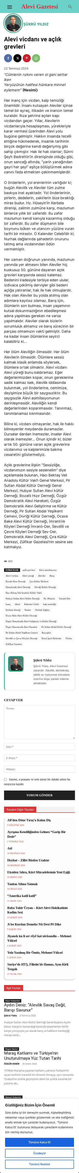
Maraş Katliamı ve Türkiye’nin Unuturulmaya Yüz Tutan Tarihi (32, 1056)
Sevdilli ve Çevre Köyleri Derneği (21, 638)
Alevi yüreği (28, 575)
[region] (39, 1136)
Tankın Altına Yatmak (22, 884)
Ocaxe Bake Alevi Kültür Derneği (21, 615)
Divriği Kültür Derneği (45, 587)
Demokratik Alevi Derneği (18, 587)
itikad (17, 604)
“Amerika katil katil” (21, 896)
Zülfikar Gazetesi (14, 644)
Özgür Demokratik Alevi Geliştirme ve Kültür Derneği (31, 621)
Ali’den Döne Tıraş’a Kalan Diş (29, 820)
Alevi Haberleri (12, 1000)
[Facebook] (8, 58)
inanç (8, 604)
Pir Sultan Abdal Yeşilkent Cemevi (22, 632)
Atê (9, 848)
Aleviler (42, 575)
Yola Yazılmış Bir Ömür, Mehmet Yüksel (35, 952)
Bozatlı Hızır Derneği (16, 581)
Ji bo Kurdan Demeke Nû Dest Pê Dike (34, 924)
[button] (70, 7)
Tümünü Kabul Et (39, 1142)
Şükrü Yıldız (35, 24)
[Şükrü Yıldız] (13, 23)
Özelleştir (39, 1153)
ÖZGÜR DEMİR (11, 1063)
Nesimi (28, 610)
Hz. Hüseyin (49, 598)
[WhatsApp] (36, 58)
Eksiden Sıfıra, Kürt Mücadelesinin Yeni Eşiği (38, 872)
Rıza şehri (46, 632)
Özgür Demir (11, 1048)
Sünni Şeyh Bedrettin (51, 638)
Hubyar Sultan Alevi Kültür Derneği (23, 598)
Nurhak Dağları (42, 610)
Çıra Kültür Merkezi (39, 581)
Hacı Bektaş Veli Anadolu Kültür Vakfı (24, 593)
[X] (17, 58)
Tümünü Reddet (39, 1164)
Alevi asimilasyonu (48, 570)
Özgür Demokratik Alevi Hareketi (21, 627)
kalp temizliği (49, 604)
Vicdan (68, 638)
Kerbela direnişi (13, 610)
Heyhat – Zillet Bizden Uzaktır (28, 860)
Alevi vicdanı (12, 575)
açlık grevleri (28, 570)
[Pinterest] (27, 58)
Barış (52, 575)
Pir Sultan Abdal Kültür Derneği (56, 627)
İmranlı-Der (64, 598)
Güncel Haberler (13, 1097)
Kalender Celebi (31, 604)
